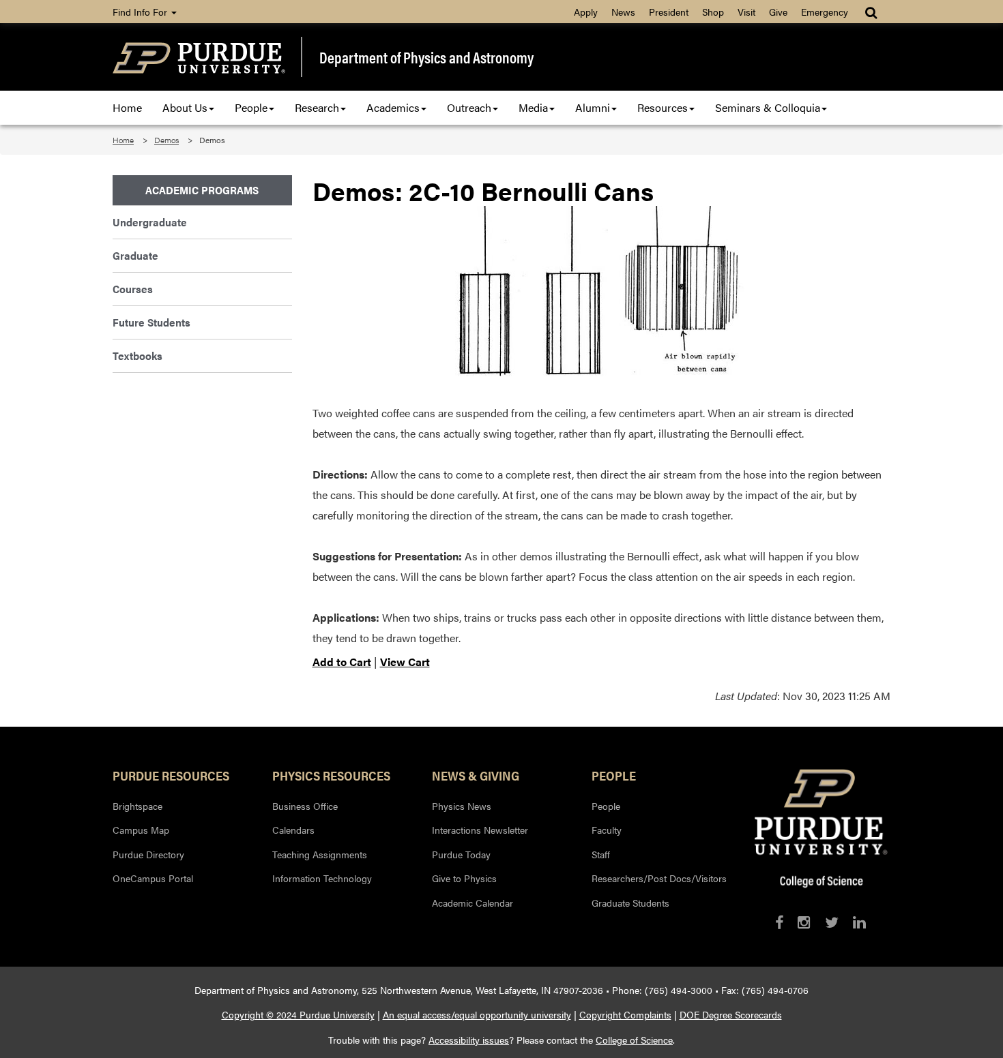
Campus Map (141, 829)
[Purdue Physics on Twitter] (832, 922)
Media (533, 107)
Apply (586, 11)
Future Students (151, 322)
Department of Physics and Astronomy (426, 57)
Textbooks (137, 355)
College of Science (634, 1039)
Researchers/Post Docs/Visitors (659, 878)
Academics (393, 107)
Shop (713, 11)
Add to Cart (341, 661)
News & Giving (475, 775)
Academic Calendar (472, 902)
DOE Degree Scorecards (731, 1014)
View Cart (405, 661)
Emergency (824, 11)
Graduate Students (630, 902)
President (668, 11)
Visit (746, 11)
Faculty (607, 829)
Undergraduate (150, 222)
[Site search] (872, 11)
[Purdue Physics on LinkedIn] (859, 922)
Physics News (461, 806)
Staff (601, 854)
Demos (166, 140)
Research (317, 107)
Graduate (135, 255)
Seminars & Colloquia (767, 107)
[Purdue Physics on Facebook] (779, 922)
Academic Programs (202, 190)
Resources (662, 107)
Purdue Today (461, 854)
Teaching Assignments (319, 854)
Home (127, 107)
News (623, 11)
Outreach (469, 107)
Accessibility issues (468, 1039)
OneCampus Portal (153, 878)
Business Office (305, 806)
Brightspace (137, 806)
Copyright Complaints (625, 1014)
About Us (184, 107)
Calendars (293, 829)
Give (778, 11)
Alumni (592, 107)
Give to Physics (464, 878)
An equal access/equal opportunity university (477, 1014)
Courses (133, 289)
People (251, 107)
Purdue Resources (171, 775)
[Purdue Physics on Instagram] (804, 922)
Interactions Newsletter (480, 829)
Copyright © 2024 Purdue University (298, 1014)
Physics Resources (331, 775)
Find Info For (141, 11)
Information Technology (322, 878)
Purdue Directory (148, 854)
